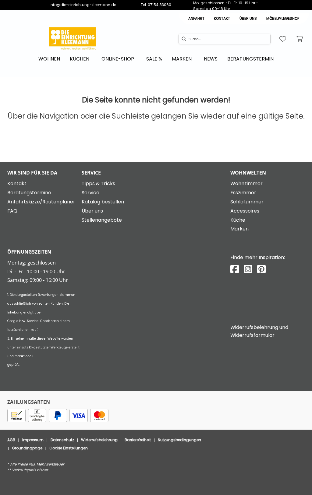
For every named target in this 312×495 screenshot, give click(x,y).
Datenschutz (62, 439)
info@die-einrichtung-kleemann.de (83, 4)
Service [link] (90, 192)
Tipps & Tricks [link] (98, 183)
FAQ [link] (12, 210)
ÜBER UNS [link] (248, 18)
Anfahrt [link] (196, 18)
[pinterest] (261, 269)
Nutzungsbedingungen (179, 439)
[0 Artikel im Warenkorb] (300, 39)
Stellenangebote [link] (102, 219)
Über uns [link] (92, 210)
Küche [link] (237, 219)
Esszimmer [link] (243, 192)
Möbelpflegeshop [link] (282, 18)
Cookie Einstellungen (68, 448)
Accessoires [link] (244, 210)
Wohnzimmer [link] (246, 183)
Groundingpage (27, 448)
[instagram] (248, 269)
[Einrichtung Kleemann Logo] (72, 38)
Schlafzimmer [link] (247, 201)
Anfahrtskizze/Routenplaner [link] (41, 201)
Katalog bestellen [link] (103, 201)
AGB (11, 439)
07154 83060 (159, 4)
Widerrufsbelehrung (99, 439)
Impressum (33, 439)
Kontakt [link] (222, 18)
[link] (49, 58)
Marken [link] (239, 228)
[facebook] (234, 269)
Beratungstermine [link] (29, 192)
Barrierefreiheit (138, 439)
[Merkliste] (283, 39)
